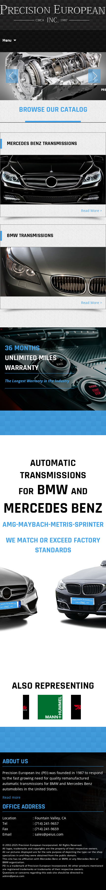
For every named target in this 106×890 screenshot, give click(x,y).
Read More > (91, 210)
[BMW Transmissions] (53, 272)
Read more (11, 797)
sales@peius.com (49, 834)
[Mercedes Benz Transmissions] (53, 180)
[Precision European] (53, 14)
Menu (6, 41)
